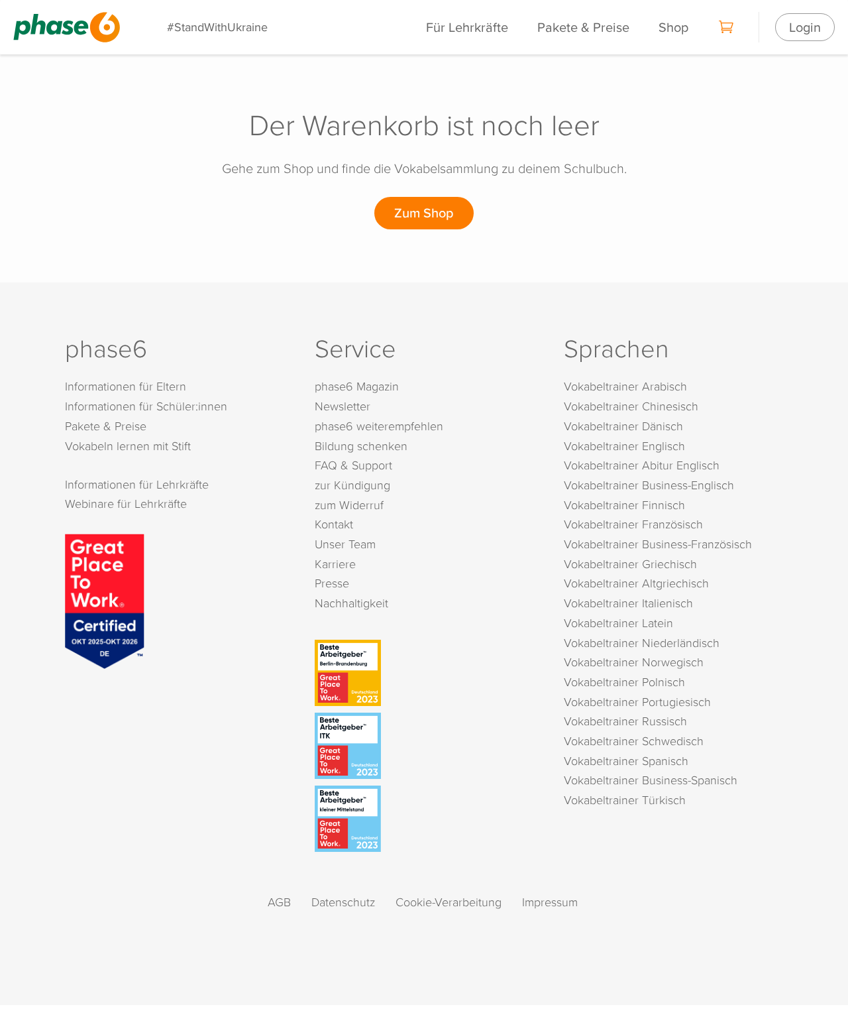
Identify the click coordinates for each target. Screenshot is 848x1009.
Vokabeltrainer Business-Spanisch (650, 780)
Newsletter (342, 406)
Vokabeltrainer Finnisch (624, 505)
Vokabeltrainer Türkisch (625, 800)
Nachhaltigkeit (351, 603)
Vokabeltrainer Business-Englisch (649, 485)
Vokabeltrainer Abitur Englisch (641, 465)
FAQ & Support (353, 465)
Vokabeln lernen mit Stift (128, 446)
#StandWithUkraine (217, 27)
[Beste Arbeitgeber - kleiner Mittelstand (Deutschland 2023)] (427, 819)
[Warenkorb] (727, 27)
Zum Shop (424, 212)
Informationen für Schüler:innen (146, 406)
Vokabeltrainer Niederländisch (641, 642)
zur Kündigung (352, 485)
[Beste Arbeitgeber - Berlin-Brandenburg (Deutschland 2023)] (427, 673)
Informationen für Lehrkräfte (137, 484)
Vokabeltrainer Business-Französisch (658, 544)
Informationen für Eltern (125, 386)
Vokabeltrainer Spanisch (626, 760)
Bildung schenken (361, 446)
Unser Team (345, 544)
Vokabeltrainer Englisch (624, 446)
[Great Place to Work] (104, 599)
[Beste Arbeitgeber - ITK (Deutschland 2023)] (427, 746)
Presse (332, 583)
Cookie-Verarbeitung (449, 902)
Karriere (335, 564)
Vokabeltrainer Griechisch (630, 564)
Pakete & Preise (583, 26)
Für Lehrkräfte (467, 26)
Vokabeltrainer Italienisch (628, 603)
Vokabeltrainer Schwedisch (634, 741)
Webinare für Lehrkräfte (126, 503)
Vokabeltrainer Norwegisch (634, 662)
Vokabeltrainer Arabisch (625, 386)
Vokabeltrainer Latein (618, 623)
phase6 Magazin (357, 386)
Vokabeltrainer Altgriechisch (636, 583)
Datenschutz (343, 902)
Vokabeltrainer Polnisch (624, 682)
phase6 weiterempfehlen (379, 426)
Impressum (550, 902)
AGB (279, 902)
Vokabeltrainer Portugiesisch (637, 701)
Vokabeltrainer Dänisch (623, 426)
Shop (673, 26)
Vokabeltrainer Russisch (625, 721)
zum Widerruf (349, 505)
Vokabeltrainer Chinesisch (631, 406)
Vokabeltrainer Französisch (633, 524)
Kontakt (334, 524)
